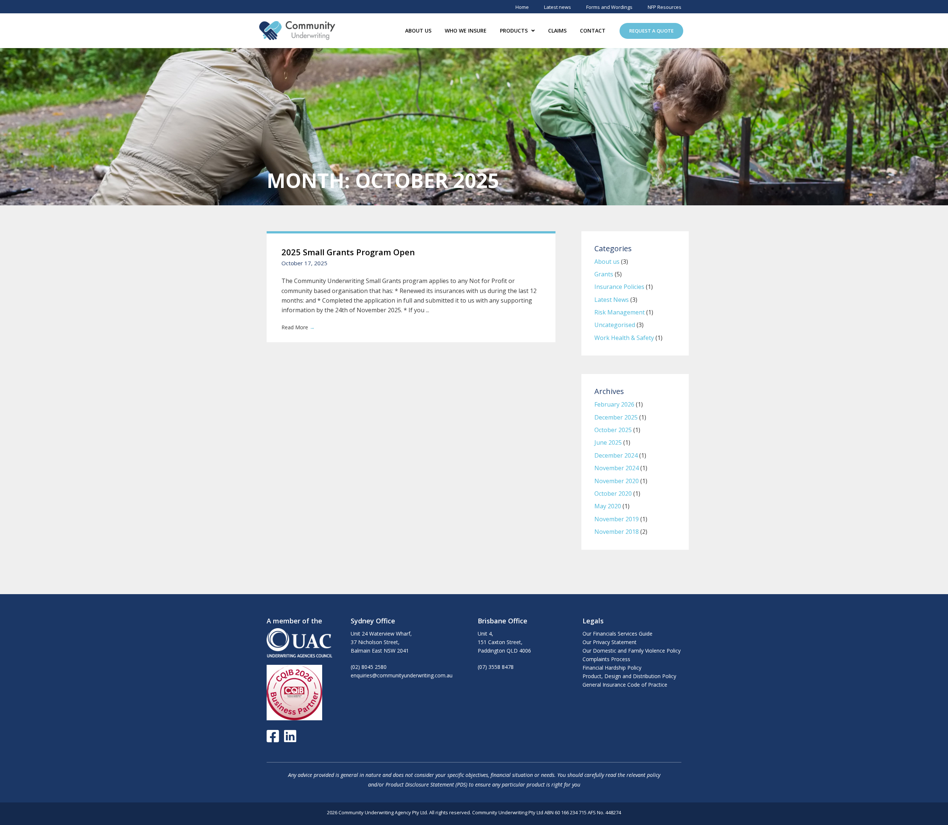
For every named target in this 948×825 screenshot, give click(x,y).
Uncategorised (614, 325)
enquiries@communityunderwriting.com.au (402, 675)
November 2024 (616, 468)
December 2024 (616, 455)
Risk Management (619, 312)
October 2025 (613, 430)
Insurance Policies (619, 287)
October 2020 (613, 493)
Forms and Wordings (609, 7)
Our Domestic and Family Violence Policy (632, 650)
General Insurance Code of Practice (625, 684)
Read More (298, 327)
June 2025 (608, 442)
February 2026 (614, 404)
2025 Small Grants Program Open (348, 251)
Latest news (557, 7)
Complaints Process (606, 659)
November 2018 (616, 532)
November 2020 (616, 481)
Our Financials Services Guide (617, 633)
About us (607, 261)
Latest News (611, 300)
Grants (603, 274)
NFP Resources (664, 7)
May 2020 (607, 506)
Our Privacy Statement (610, 642)
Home (522, 7)
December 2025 (616, 417)
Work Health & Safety (624, 338)
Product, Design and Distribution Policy (629, 676)
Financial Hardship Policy (612, 667)
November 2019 (616, 519)
